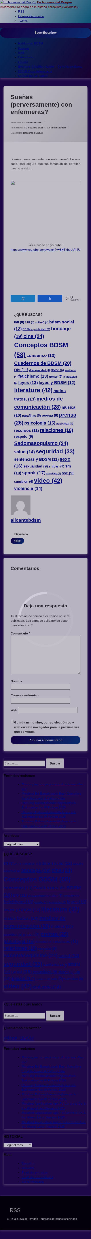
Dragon (23, 48)
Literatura (25, 57)
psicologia (39, 423)
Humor (23, 62)
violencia (28, 488)
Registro (28, 1163)
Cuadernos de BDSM (42, 363)
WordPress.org (33, 1181)
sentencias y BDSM (36, 459)
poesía (50, 415)
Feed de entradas (35, 1172)
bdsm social (55, 863)
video (48, 480)
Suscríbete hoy (45, 32)
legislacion (57, 902)
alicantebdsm (58, 127)
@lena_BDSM (19, 1038)
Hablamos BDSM (30, 43)
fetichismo (33, 376)
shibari (56, 466)
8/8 (19, 322)
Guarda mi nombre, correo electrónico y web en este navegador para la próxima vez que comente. (46, 727)
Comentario (20, 633)
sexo (21, 971)
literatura (33, 390)
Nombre (16, 681)
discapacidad (39, 370)
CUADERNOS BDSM (33, 76)
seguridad (55, 451)
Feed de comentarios (37, 1177)
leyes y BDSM (57, 382)
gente (56, 376)
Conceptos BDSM (37, 879)
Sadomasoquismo (41, 443)
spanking (53, 473)
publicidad (64, 423)
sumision (23, 481)
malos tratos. (21, 918)
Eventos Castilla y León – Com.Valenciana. (50, 66)
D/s (21, 369)
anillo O (41, 322)
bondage (36, 870)
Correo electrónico (25, 695)
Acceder (28, 1168)
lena (21, 52)
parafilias (31, 415)
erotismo (71, 895)
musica (62, 926)
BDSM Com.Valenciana (35, 71)
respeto (23, 436)
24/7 (29, 322)
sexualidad (35, 466)
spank (34, 472)
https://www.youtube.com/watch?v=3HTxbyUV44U (45, 249)
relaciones (56, 430)
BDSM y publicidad (36, 329)
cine (33, 336)
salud (24, 451)
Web (14, 710)
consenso (41, 355)
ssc (68, 473)
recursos (26, 430)
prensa (54, 934)
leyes (28, 382)
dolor (57, 370)
